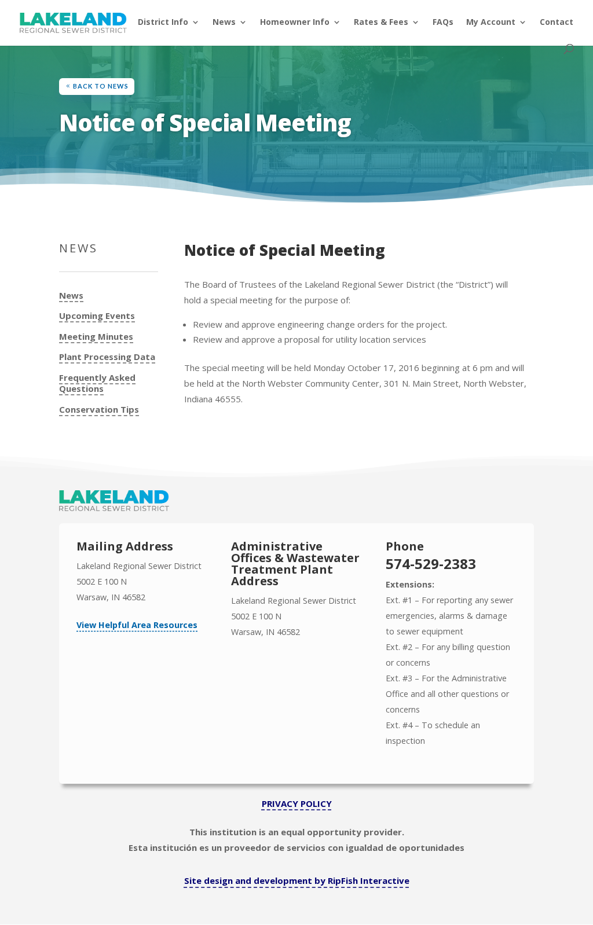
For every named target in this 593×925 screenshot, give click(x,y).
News (224, 22)
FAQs (443, 22)
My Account (490, 22)
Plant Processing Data (107, 356)
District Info (163, 22)
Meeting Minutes (96, 336)
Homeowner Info (295, 22)
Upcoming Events (97, 315)
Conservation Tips (99, 409)
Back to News (101, 86)
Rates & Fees (381, 22)
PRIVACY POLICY (297, 803)
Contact (556, 22)
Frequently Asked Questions (97, 383)
